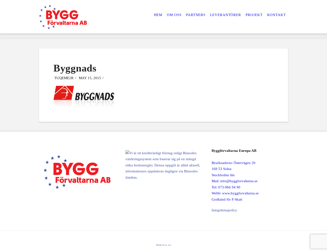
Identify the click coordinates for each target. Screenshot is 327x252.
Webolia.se (163, 245)
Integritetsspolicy (224, 210)
